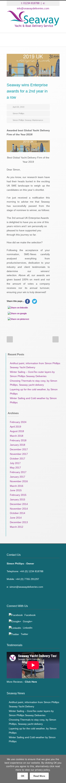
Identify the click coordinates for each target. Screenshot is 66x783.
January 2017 (17, 476)
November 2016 (19, 481)
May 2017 (15, 467)
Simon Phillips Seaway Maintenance (28, 120)
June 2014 (16, 517)
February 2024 (18, 422)
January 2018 (17, 444)
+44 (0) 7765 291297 (27, 579)
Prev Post (10, 339)
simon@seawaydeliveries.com (26, 586)
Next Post (55, 339)
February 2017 (18, 472)
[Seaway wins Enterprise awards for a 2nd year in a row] (33, 65)
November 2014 (19, 508)
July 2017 (15, 463)
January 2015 (17, 499)
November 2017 (19, 454)
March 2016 (16, 485)
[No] (61, 769)
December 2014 (19, 504)
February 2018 (18, 440)
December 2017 (19, 449)
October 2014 (17, 513)
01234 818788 (31, 3)
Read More (39, 776)
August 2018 (17, 431)
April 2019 (15, 426)
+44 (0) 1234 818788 (31, 571)
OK (22, 776)
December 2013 (19, 522)
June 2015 (16, 490)
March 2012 (16, 526)
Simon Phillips (18, 113)
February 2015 (18, 494)
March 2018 (16, 435)
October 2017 (17, 458)
